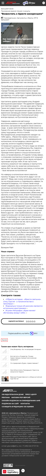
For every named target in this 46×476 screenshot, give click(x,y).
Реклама (6, 397)
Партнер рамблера (20, 465)
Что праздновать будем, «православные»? (24, 363)
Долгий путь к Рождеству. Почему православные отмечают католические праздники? (23, 358)
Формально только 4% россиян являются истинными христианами (23, 307)
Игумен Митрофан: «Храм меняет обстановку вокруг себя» (19, 312)
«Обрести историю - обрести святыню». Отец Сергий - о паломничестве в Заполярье (22, 301)
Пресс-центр (31, 394)
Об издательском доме (13, 394)
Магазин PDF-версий (20, 397)
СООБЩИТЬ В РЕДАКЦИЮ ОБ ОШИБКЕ (18, 407)
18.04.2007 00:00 (7, 9)
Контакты (25, 404)
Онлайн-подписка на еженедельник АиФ (21, 401)
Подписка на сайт (10, 404)
